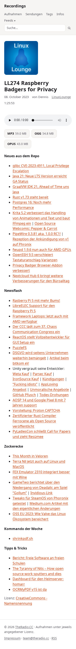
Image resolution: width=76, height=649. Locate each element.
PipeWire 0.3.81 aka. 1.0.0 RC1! (37, 233)
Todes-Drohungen (54, 394)
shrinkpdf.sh (23, 538)
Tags (49, 14)
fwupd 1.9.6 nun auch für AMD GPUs (42, 249)
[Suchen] (69, 28)
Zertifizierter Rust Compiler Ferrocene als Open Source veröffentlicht (34, 421)
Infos (60, 14)
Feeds (8, 20)
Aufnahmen (13, 14)
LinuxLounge (61, 97)
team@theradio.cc (36, 638)
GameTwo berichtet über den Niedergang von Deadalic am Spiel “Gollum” (40, 487)
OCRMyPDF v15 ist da (30, 589)
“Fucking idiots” (25, 384)
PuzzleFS (20, 347)
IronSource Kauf (26, 379)
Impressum (12, 638)
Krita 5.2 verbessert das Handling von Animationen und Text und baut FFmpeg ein (41, 218)
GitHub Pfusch (24, 394)
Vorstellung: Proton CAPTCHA (36, 410)
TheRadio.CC (24, 627)
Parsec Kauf (42, 374)
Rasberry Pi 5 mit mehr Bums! (36, 300)
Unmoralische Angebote (49, 389)
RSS (54, 638)
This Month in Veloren (30, 456)
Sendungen (34, 14)
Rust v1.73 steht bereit (30, 197)
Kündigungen (53, 379)
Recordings (15, 5)
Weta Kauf (21, 374)
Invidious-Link (41, 493)
